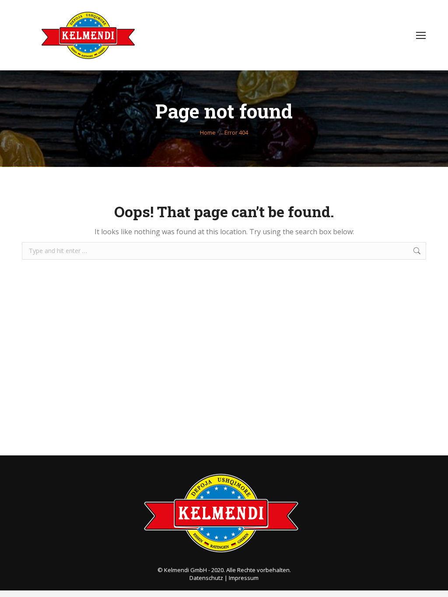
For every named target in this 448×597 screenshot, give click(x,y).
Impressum (244, 578)
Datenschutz (206, 578)
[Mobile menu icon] (421, 35)
